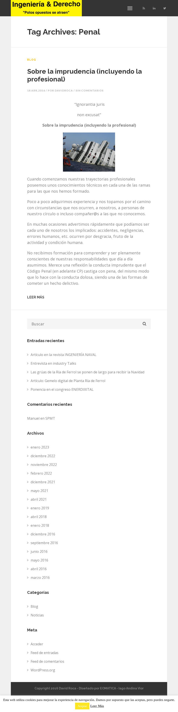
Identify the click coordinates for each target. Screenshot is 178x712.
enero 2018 (40, 525)
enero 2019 (40, 508)
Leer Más (97, 706)
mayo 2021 (39, 490)
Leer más (35, 297)
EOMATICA (108, 688)
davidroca (64, 90)
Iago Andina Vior (131, 688)
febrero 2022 (41, 473)
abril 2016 (39, 568)
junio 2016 (39, 551)
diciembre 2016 (43, 534)
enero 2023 (40, 447)
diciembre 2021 (43, 482)
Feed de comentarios (47, 661)
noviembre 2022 (44, 464)
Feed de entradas (44, 652)
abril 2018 (39, 516)
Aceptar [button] (82, 706)
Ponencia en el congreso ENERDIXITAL (62, 389)
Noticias (37, 615)
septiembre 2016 (44, 542)
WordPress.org (43, 670)
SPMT (50, 418)
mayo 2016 (39, 560)
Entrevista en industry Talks (53, 363)
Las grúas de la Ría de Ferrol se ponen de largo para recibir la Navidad (87, 372)
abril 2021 (39, 499)
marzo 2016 (40, 577)
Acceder (37, 644)
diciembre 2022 (43, 456)
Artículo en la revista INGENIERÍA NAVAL (63, 354)
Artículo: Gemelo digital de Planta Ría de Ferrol (68, 380)
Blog (31, 59)
